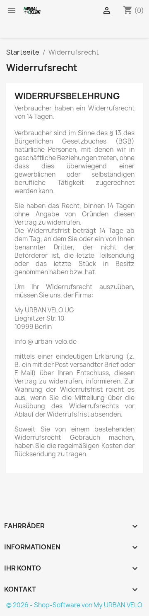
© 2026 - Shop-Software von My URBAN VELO (74, 605)
